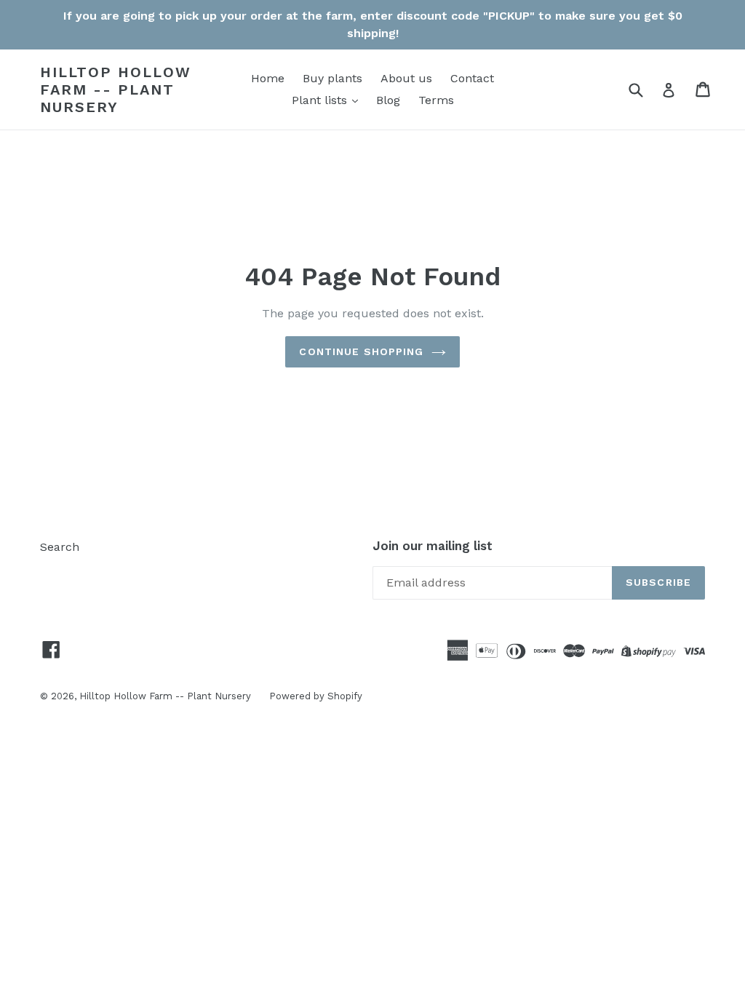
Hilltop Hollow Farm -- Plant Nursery (115, 89)
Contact (472, 78)
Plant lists (321, 100)
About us (406, 78)
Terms (436, 100)
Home (267, 78)
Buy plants (332, 78)
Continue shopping (361, 351)
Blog (388, 100)
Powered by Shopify (315, 696)
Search (59, 547)
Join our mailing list (432, 545)
